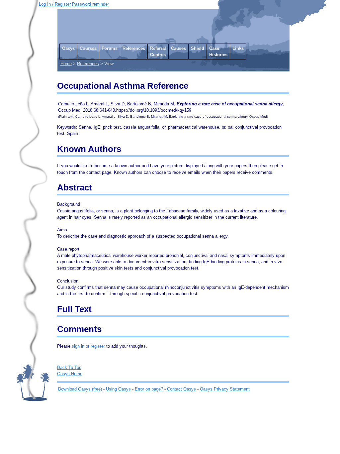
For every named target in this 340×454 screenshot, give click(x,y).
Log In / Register (55, 4)
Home (66, 63)
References (134, 48)
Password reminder (90, 4)
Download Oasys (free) (80, 389)
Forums (110, 48)
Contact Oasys (181, 389)
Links (238, 48)
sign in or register (88, 346)
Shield (197, 48)
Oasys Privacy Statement (225, 389)
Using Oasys (118, 389)
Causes (178, 48)
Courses (88, 48)
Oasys (68, 48)
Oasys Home (69, 373)
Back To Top (69, 367)
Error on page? (149, 389)
